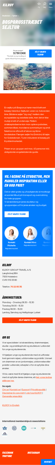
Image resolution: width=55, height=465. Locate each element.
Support (26, 389)
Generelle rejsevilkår (12, 396)
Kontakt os (15, 389)
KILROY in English (10, 405)
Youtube (7, 456)
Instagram (34, 453)
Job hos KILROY (34, 393)
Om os (5, 389)
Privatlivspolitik (38, 389)
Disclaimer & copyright (13, 393)
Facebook (7, 453)
